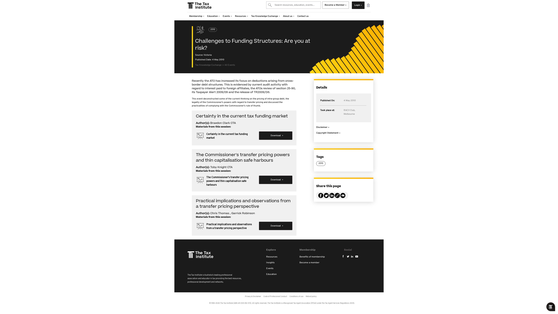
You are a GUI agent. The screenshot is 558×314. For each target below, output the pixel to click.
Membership (195, 16)
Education (212, 16)
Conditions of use (296, 296)
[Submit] (269, 5)
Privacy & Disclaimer (253, 296)
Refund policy (311, 296)
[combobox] (293, 5)
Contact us (303, 16)
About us (287, 16)
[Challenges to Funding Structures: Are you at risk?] (337, 197)
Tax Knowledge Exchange (264, 16)
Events (226, 16)
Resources (240, 16)
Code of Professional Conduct (275, 296)
